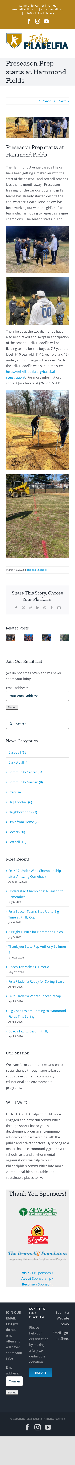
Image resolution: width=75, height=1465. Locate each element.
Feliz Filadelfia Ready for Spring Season (37, 981)
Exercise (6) (16, 792)
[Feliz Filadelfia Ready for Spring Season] (46, 636)
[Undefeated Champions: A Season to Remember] (28, 636)
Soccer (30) (16, 832)
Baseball (32, 569)
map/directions (23, 9)
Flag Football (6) (20, 802)
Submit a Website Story (62, 1318)
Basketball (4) (18, 762)
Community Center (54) (25, 772)
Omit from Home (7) (23, 822)
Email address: (12, 1370)
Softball (42, 569)
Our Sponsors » (37, 1273)
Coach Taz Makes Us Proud (28, 967)
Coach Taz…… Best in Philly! (28, 1031)
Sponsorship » (37, 1278)
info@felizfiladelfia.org (40, 13)
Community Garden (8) (25, 782)
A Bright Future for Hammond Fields (35, 932)
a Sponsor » (37, 1284)
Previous (48, 101)
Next (62, 101)
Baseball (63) (17, 752)
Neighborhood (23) (22, 812)
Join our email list (51, 9)
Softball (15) (17, 842)
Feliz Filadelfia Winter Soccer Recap (34, 996)
